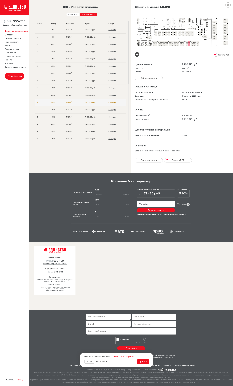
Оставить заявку (155, 210)
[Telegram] (166, 370)
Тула (19, 380)
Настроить (100, 361)
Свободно (112, 30)
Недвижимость (12, 42)
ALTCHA (144, 342)
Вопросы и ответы (13, 56)
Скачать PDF (223, 55)
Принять (143, 361)
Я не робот (125, 339)
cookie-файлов (155, 355)
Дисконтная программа (15, 67)
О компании (10, 53)
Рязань (11, 380)
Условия (181, 204)
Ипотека (8, 45)
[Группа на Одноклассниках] (162, 370)
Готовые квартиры (13, 38)
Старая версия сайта (130, 370)
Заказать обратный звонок (15, 25)
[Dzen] (171, 370)
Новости (8, 60)
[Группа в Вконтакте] (159, 370)
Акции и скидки (12, 49)
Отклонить (89, 361)
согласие (172, 355)
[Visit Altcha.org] (144, 340)
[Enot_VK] (168, 370)
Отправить (131, 348)
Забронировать (149, 78)
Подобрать (15, 76)
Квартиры (72, 14)
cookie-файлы (119, 356)
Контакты (9, 63)
